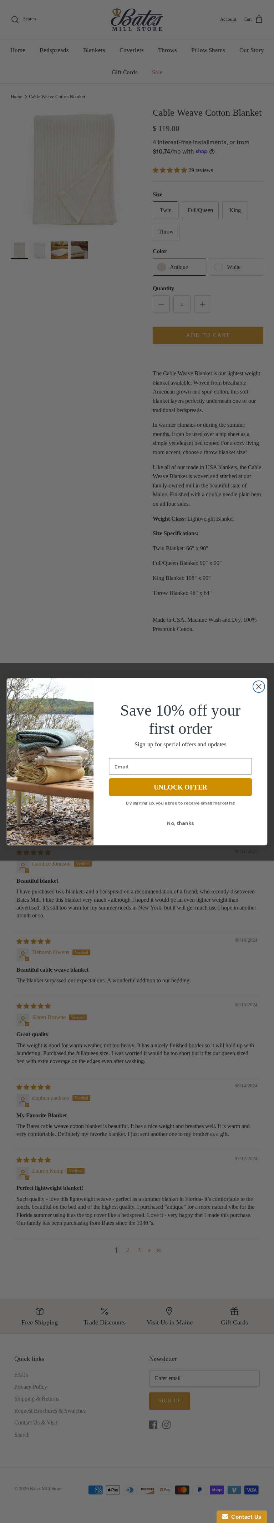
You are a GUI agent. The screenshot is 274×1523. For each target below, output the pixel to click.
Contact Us (245, 1517)
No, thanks (180, 823)
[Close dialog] (259, 686)
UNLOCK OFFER (180, 787)
